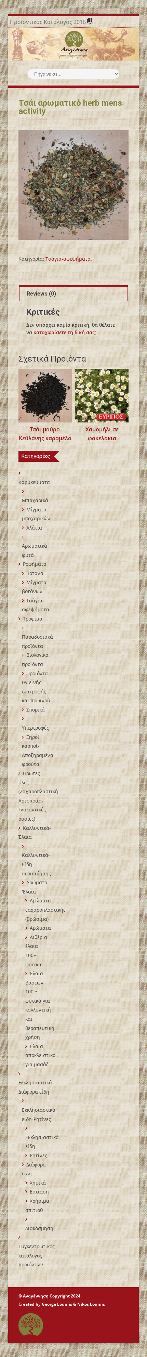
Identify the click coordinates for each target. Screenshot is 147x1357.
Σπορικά (35, 709)
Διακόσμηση (39, 1228)
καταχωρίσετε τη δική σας (64, 332)
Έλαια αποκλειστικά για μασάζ (40, 1055)
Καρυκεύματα (34, 482)
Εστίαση (39, 1191)
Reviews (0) (41, 293)
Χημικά (38, 1182)
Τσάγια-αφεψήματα (68, 259)
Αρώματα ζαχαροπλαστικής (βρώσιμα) (45, 909)
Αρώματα (40, 928)
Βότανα (34, 573)
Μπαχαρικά (35, 500)
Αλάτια (34, 527)
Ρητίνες (38, 1155)
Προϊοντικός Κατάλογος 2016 (48, 22)
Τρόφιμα (32, 618)
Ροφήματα (34, 564)
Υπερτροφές (35, 728)
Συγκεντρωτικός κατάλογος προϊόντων (36, 1255)
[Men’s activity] (73, 185)
